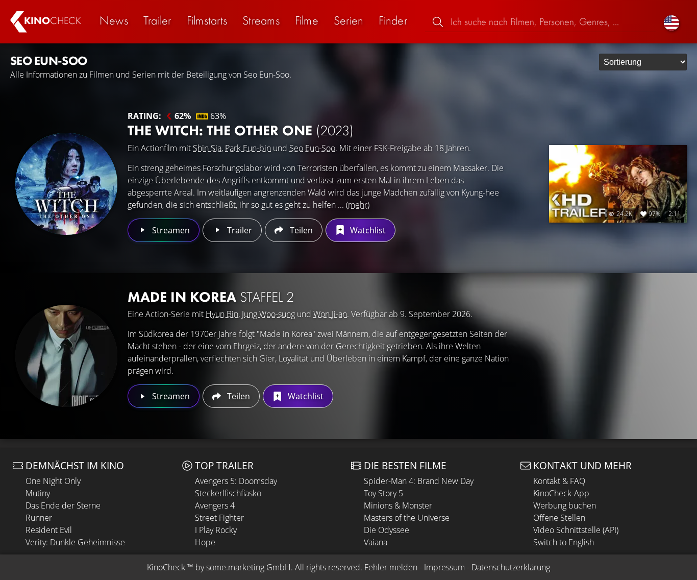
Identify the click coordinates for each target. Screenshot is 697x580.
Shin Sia (207, 148)
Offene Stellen (559, 518)
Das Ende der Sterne (63, 505)
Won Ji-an (330, 314)
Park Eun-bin (248, 148)
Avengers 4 (215, 505)
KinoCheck (166, 567)
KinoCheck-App (561, 493)
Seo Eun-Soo (312, 148)
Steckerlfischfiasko (228, 493)
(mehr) (357, 204)
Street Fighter (219, 518)
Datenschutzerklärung (510, 567)
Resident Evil (49, 530)
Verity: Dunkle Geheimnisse (75, 542)
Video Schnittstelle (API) (575, 530)
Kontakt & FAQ (559, 481)
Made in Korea (211, 297)
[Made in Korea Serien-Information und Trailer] (66, 356)
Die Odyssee (386, 530)
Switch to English (563, 542)
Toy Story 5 (383, 493)
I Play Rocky (216, 530)
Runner (39, 518)
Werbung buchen (564, 505)
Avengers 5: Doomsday (236, 481)
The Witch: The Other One (241, 130)
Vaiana (375, 542)
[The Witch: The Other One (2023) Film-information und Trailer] (66, 184)
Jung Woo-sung (268, 314)
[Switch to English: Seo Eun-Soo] (671, 21)
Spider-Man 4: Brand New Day (419, 481)
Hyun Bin (222, 314)
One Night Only (53, 481)
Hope (205, 542)
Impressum (444, 567)
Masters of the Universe (407, 518)
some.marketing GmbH (248, 567)
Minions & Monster (398, 505)
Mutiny (38, 493)
